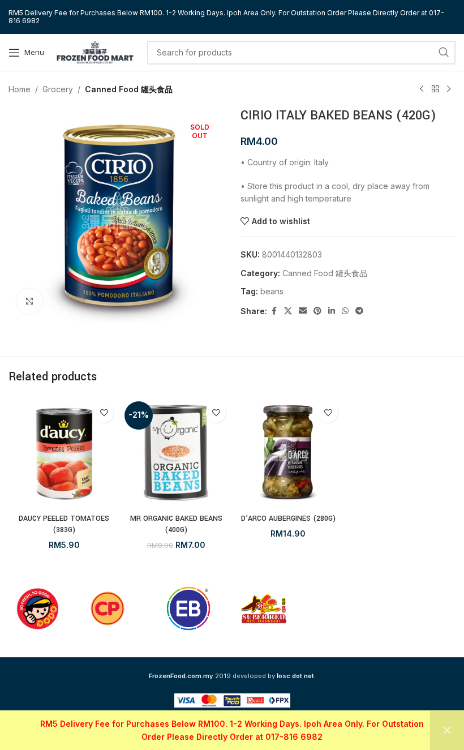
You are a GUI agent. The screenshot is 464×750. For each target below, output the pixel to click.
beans (271, 291)
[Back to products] (435, 89)
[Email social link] (302, 311)
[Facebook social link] (274, 311)
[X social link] (288, 311)
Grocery (57, 89)
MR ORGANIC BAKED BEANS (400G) (176, 524)
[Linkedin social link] (331, 311)
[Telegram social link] (359, 311)
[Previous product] (421, 89)
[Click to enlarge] (29, 301)
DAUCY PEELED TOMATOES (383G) (64, 524)
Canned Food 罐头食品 (129, 89)
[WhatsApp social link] (345, 311)
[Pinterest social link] (317, 311)
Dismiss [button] (447, 730)
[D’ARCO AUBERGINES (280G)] (288, 452)
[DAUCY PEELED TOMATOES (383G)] (63, 452)
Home (19, 89)
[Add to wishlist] (104, 413)
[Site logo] (95, 51)
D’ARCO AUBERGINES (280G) (288, 518)
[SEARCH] (444, 53)
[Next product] (449, 89)
